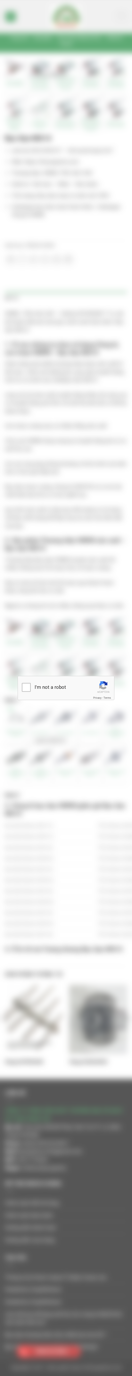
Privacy (97, 697)
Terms (107, 697)
